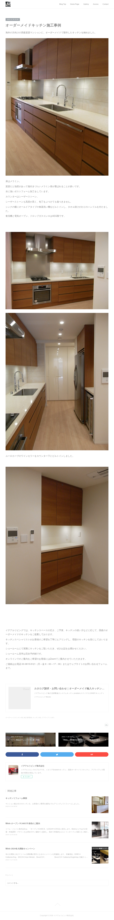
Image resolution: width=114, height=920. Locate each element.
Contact (105, 4)
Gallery (86, 4)
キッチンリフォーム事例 (16, 798)
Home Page (74, 4)
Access (95, 4)
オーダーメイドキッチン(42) (14, 717)
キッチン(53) (37, 717)
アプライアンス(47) (48, 717)
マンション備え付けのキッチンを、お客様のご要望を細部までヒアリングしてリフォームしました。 (43, 803)
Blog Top (62, 4)
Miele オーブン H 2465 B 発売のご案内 (23, 823)
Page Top (57, 904)
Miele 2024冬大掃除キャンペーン (20, 848)
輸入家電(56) (28, 717)
